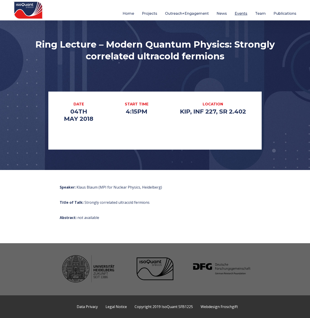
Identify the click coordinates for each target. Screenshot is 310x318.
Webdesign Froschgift (219, 306)
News (222, 13)
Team (260, 13)
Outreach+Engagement (187, 13)
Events (241, 13)
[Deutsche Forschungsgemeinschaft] (221, 269)
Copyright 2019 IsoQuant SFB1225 (164, 306)
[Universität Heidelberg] (88, 269)
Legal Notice (116, 306)
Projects (149, 13)
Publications (284, 13)
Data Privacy (87, 306)
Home (128, 13)
